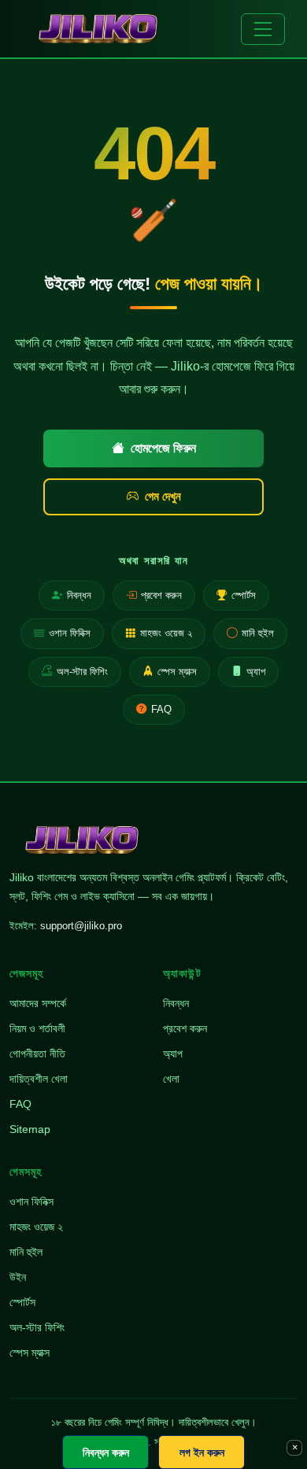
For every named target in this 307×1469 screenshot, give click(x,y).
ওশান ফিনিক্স (70, 633)
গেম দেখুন (163, 496)
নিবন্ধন (79, 595)
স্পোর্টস (243, 595)
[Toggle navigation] (263, 29)
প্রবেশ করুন (161, 595)
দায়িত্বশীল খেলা (38, 1078)
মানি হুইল (258, 633)
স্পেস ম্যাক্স (177, 671)
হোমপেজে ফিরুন (163, 448)
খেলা (171, 1078)
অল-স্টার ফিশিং (82, 671)
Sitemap (29, 1129)
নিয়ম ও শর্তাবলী (37, 1028)
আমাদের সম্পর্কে (37, 1003)
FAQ (161, 709)
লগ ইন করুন (201, 1452)
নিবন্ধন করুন (106, 1452)
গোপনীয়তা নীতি (37, 1053)
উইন (17, 1277)
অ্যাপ (255, 671)
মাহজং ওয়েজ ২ (166, 633)
